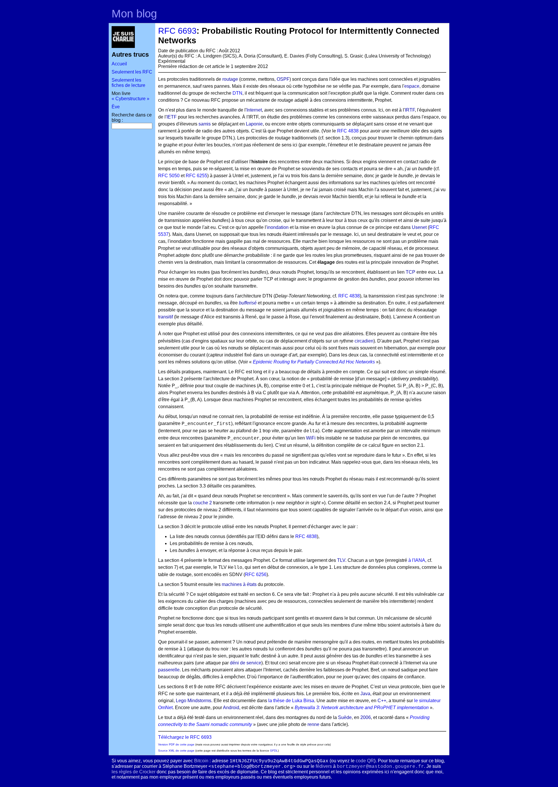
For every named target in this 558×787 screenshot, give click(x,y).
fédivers (324, 766)
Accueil (119, 63)
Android (231, 707)
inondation (278, 227)
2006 (365, 717)
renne (313, 724)
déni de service (245, 662)
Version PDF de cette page (176, 744)
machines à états (239, 584)
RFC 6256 (256, 574)
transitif (165, 316)
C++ (382, 700)
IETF (172, 116)
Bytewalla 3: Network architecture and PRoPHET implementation (362, 707)
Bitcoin (201, 760)
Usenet (419, 227)
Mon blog (134, 13)
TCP (410, 272)
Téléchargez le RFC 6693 (185, 737)
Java (365, 693)
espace (411, 86)
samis (204, 123)
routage (230, 79)
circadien (364, 340)
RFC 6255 (196, 175)
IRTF (410, 109)
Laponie (254, 123)
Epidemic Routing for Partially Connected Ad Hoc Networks (314, 361)
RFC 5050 (169, 175)
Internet (254, 109)
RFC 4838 (348, 130)
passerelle (169, 669)
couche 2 (202, 502)
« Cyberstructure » (130, 98)
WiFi (311, 437)
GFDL (274, 750)
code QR (365, 760)
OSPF (283, 79)
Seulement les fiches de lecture (128, 83)
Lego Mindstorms (193, 700)
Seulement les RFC (132, 71)
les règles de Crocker (133, 771)
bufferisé (248, 302)
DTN (237, 93)
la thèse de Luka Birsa (291, 700)
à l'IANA (416, 560)
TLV (341, 560)
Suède (345, 717)
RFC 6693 (177, 30)
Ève (116, 106)
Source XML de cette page (176, 750)
